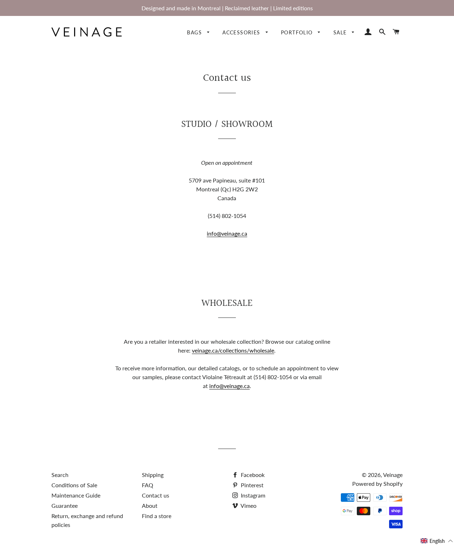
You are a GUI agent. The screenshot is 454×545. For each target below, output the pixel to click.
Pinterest (251, 485)
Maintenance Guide (75, 495)
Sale (341, 32)
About (149, 505)
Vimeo (247, 505)
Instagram (252, 495)
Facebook (252, 474)
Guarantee (64, 505)
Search (59, 474)
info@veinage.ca (227, 233)
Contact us (155, 495)
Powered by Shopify (377, 483)
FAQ (147, 485)
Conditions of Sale (74, 485)
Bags (195, 32)
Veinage (393, 474)
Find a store (156, 515)
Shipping (153, 474)
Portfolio (298, 32)
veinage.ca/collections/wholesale (233, 350)
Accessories (242, 32)
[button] (437, 541)
